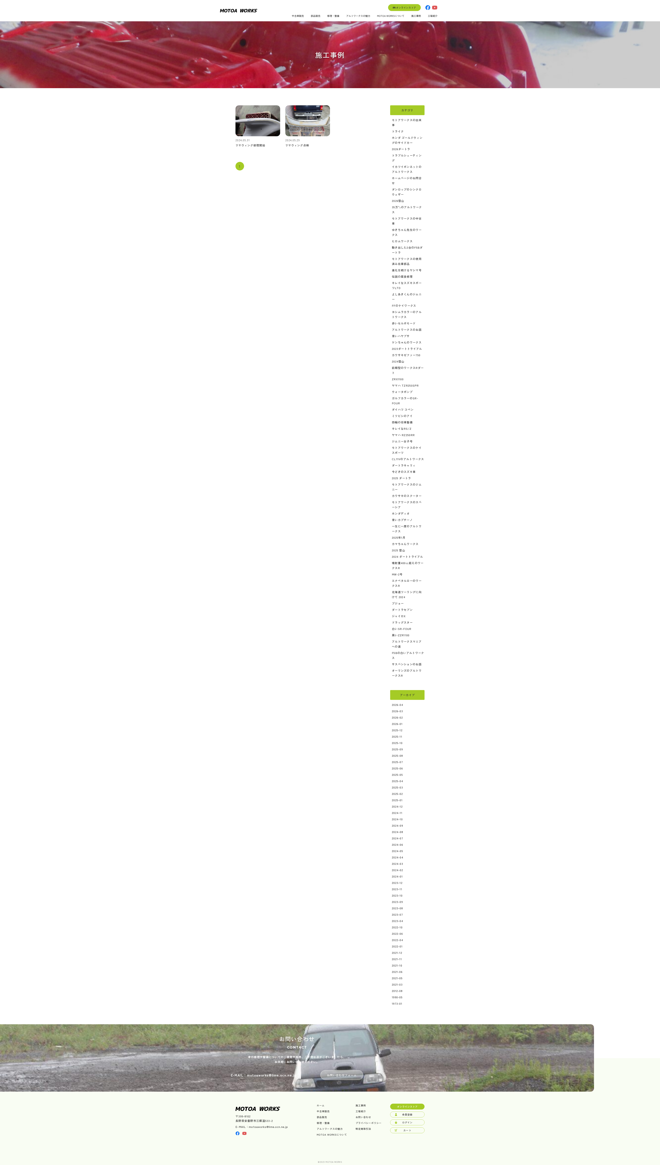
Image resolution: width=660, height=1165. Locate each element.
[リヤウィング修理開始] (257, 135)
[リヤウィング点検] (307, 135)
